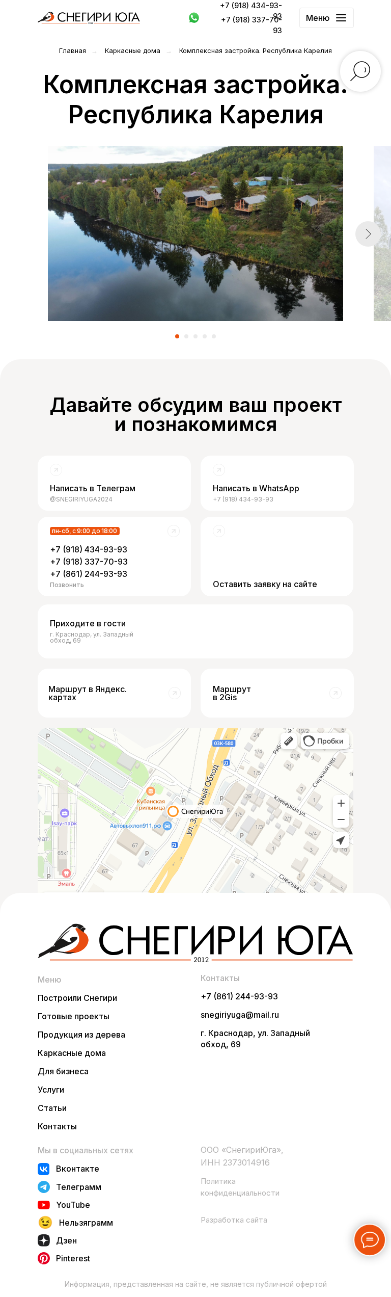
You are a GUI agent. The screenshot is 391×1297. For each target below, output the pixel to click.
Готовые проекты (73, 1016)
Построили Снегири (77, 998)
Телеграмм (78, 1187)
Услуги (51, 1089)
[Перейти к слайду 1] (177, 336)
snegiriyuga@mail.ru (240, 1015)
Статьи (52, 1108)
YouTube (73, 1205)
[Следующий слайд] (368, 234)
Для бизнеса (63, 1071)
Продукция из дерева (81, 1034)
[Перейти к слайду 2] (186, 336)
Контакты (57, 1126)
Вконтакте (77, 1168)
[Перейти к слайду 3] (195, 336)
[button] (277, 556)
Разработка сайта (234, 1220)
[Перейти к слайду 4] (205, 336)
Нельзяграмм (86, 1222)
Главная (72, 50)
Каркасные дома (132, 50)
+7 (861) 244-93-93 (239, 996)
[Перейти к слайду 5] (214, 336)
